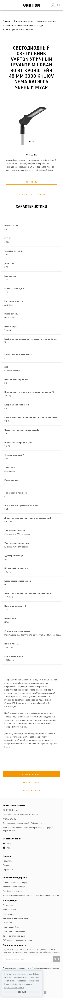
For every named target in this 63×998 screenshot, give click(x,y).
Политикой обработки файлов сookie (22, 981)
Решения (6, 865)
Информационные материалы (15, 918)
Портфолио (8, 869)
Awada (9, 843)
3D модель (31, 182)
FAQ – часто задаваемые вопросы (18, 940)
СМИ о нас (7, 923)
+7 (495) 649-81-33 (11, 819)
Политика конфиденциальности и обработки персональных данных (31, 968)
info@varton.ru (36, 823)
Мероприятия (9, 914)
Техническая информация (14, 936)
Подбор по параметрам (13, 891)
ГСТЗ (8, 848)
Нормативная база (11, 927)
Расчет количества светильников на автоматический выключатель (31, 895)
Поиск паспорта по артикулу (15, 882)
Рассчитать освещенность (32, 194)
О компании (8, 905)
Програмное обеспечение (14, 931)
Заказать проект (31, 782)
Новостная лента (10, 909)
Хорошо (22, 992)
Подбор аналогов (31, 790)
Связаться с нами (31, 774)
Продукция (7, 861)
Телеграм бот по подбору (14, 887)
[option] (31, 120)
